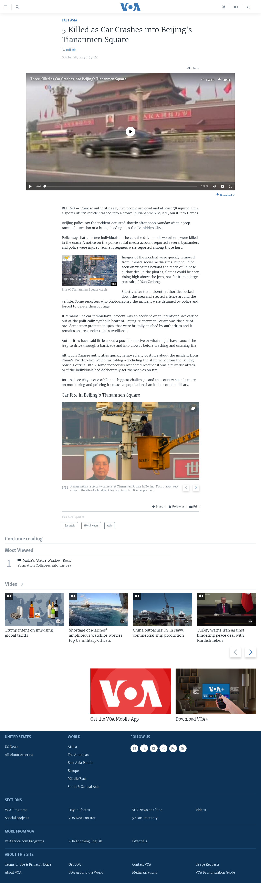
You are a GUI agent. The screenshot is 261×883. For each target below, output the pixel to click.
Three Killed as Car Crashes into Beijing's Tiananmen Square (78, 79)
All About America (19, 755)
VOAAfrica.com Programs (24, 841)
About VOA (13, 872)
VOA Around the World (86, 872)
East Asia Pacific (80, 763)
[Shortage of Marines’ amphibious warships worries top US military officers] (98, 609)
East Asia (69, 20)
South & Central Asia (84, 787)
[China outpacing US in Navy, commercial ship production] (162, 609)
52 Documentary (145, 818)
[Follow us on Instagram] (163, 748)
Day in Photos (79, 810)
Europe (73, 771)
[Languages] (223, 7)
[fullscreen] (231, 186)
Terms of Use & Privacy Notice (28, 864)
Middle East (77, 779)
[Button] (193, 68)
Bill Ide (71, 50)
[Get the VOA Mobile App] (130, 691)
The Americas (78, 755)
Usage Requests (208, 864)
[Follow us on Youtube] (154, 748)
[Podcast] (183, 748)
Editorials (139, 841)
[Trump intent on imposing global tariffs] (34, 609)
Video (11, 584)
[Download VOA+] (216, 691)
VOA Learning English (85, 841)
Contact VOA (141, 864)
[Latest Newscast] (248, 7)
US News (11, 747)
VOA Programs (16, 810)
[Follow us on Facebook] (134, 748)
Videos (201, 810)
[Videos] (236, 7)
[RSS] (173, 748)
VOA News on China (147, 810)
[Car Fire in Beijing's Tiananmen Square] (130, 441)
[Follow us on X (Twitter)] (144, 748)
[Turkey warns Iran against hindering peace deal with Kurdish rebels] (226, 609)
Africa (72, 747)
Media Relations (144, 872)
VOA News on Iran (82, 818)
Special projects (17, 818)
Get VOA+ (76, 864)
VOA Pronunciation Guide (215, 872)
